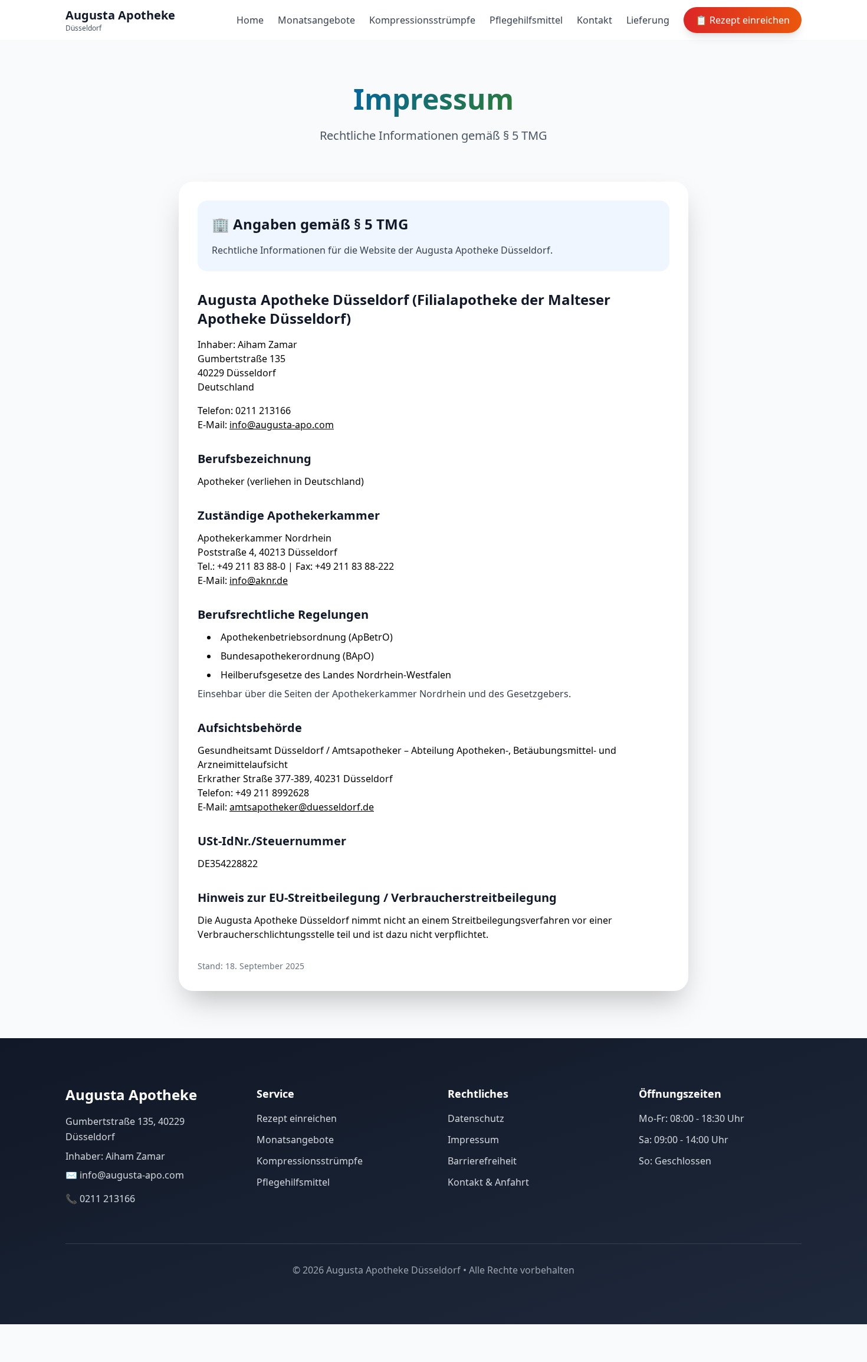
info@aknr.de (258, 580)
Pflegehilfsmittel (526, 20)
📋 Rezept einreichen (742, 20)
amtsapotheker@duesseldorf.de (301, 806)
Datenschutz (476, 1118)
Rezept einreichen (297, 1118)
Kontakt (594, 20)
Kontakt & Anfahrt (488, 1182)
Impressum (473, 1139)
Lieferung (647, 20)
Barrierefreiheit (482, 1160)
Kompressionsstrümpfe (422, 20)
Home (250, 20)
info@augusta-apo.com (281, 424)
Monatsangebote (316, 20)
